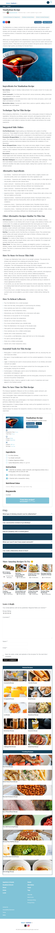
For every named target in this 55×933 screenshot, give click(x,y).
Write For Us (30, 897)
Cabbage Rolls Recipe (10, 746)
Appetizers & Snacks (8, 882)
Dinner (4, 887)
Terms (4, 912)
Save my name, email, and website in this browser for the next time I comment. (26, 655)
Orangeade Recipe (9, 698)
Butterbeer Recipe (9, 730)
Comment (6, 617)
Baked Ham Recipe (33, 746)
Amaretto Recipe (32, 730)
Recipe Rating (7, 611)
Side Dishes (31, 885)
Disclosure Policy (32, 900)
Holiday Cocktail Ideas (28, 17)
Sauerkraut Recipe (33, 714)
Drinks (8, 6)
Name (5, 641)
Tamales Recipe (32, 683)
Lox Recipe (7, 714)
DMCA (4, 915)
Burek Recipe (31, 698)
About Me (30, 894)
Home (4, 6)
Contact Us (5, 907)
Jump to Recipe (47, 22)
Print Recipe (38, 22)
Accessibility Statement (8, 909)
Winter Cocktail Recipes (42, 17)
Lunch (4, 893)
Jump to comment (32, 426)
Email (5, 648)
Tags (29, 890)
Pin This (39, 423)
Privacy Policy (31, 902)
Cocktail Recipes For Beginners (12, 17)
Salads (29, 882)
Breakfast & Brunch (8, 885)
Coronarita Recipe (9, 683)
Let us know (24, 501)
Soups (29, 887)
